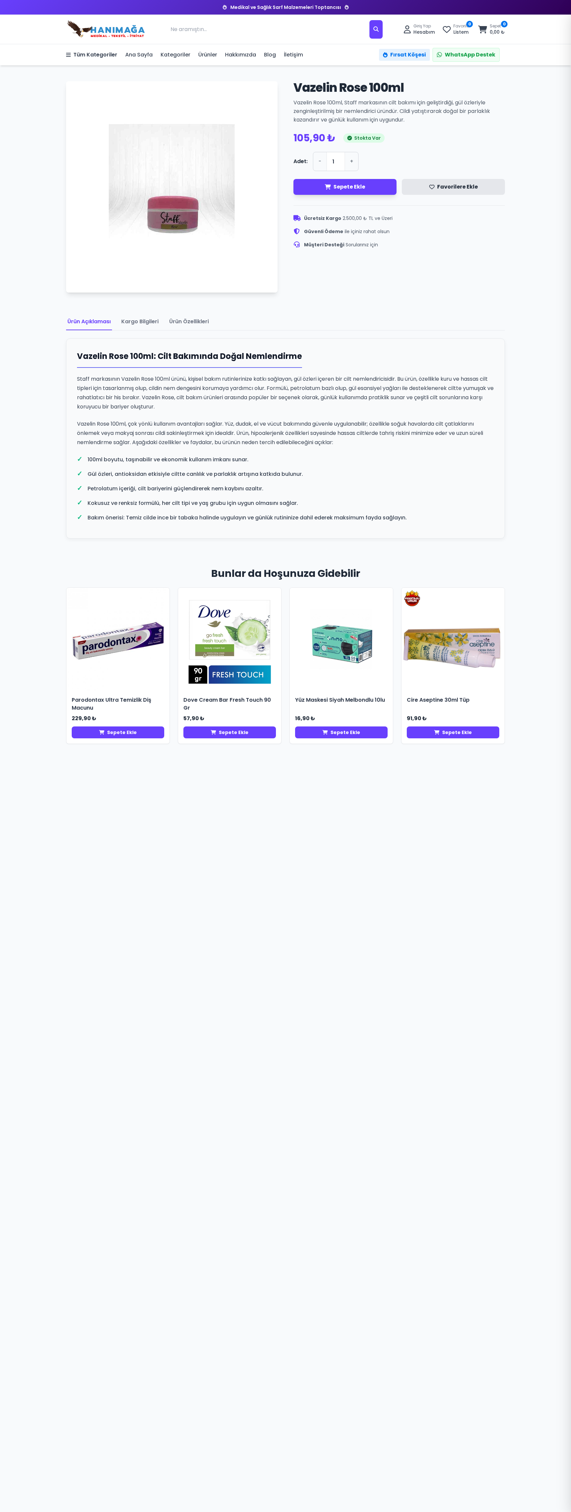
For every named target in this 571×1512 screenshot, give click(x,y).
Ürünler (207, 54)
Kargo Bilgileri (140, 321)
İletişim (293, 54)
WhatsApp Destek (470, 54)
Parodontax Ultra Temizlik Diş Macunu (111, 704)
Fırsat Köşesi (408, 54)
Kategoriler (175, 54)
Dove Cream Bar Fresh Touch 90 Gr (227, 704)
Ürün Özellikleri (189, 321)
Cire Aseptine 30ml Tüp (438, 700)
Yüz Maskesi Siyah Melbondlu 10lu (340, 700)
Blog (270, 54)
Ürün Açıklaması (89, 321)
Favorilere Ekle (457, 187)
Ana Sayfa (139, 54)
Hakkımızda (240, 54)
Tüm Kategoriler (95, 54)
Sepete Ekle (349, 187)
